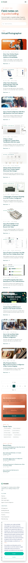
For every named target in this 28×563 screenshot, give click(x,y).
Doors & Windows (5, 512)
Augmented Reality (16, 432)
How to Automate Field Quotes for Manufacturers (11, 470)
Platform (3, 496)
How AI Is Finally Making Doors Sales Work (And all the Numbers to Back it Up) (14, 447)
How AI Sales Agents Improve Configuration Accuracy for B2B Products (12, 459)
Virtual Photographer (7, 428)
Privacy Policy (14, 410)
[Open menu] (25, 2)
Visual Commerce (7, 430)
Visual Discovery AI (17, 434)
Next (13, 390)
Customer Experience (15, 430)
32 (25, 386)
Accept (14, 553)
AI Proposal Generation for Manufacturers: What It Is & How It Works (14, 465)
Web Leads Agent (5, 500)
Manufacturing (4, 519)
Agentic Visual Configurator (7, 502)
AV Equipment (4, 508)
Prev (15, 382)
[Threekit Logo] (4, 2)
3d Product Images (7, 432)
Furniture (3, 514)
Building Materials (5, 510)
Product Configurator (16, 428)
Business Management (8, 434)
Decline (14, 557)
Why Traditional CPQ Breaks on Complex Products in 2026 (12, 453)
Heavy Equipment (5, 516)
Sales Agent (4, 498)
